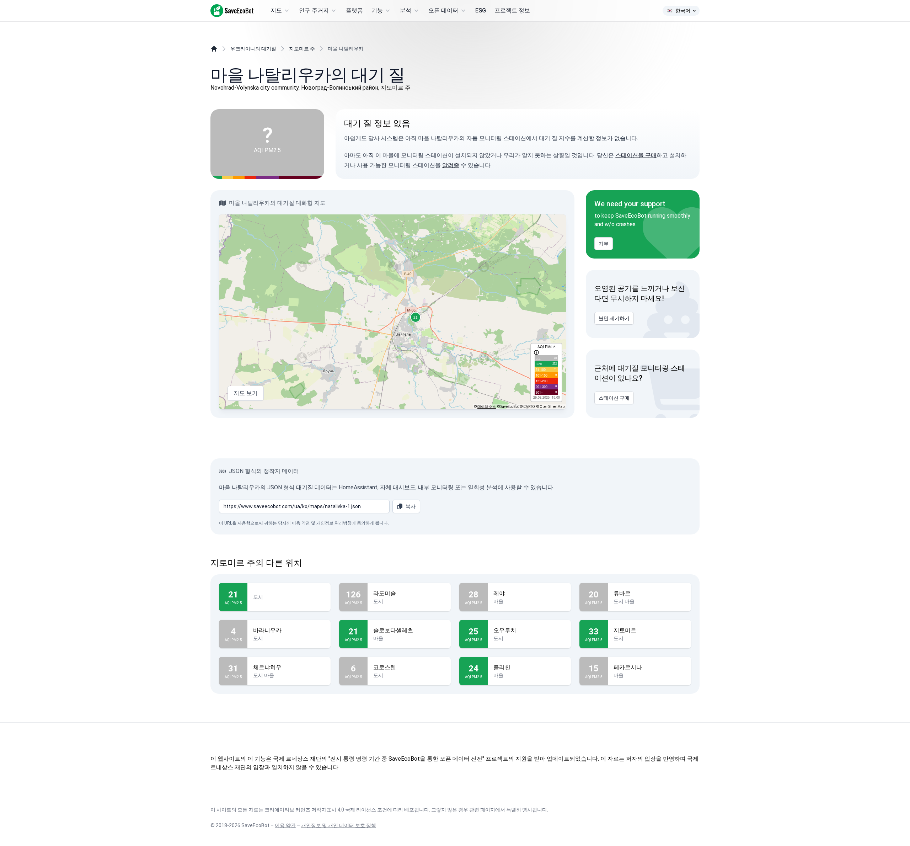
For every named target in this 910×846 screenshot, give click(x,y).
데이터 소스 (486, 407)
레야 (499, 593)
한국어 (682, 11)
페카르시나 (628, 667)
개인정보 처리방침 (334, 523)
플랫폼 (354, 10)
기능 (377, 10)
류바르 (622, 593)
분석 (405, 10)
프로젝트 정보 (512, 10)
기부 (604, 243)
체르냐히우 (267, 667)
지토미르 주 (302, 49)
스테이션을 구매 (636, 155)
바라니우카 (267, 630)
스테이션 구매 (614, 398)
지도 (276, 10)
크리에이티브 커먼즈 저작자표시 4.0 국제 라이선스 (320, 810)
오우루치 (504, 630)
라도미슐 (384, 593)
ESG (480, 10)
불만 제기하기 (614, 318)
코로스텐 (384, 667)
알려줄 (450, 165)
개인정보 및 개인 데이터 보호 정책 (338, 825)
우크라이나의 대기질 (253, 49)
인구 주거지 (314, 10)
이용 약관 (301, 523)
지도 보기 (246, 393)
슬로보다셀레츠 (393, 630)
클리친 (501, 667)
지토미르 (625, 630)
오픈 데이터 (443, 10)
